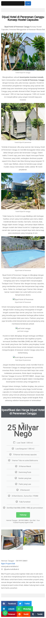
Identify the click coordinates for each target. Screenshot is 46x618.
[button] (23, 10)
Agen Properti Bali (8, 564)
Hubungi (23, 515)
